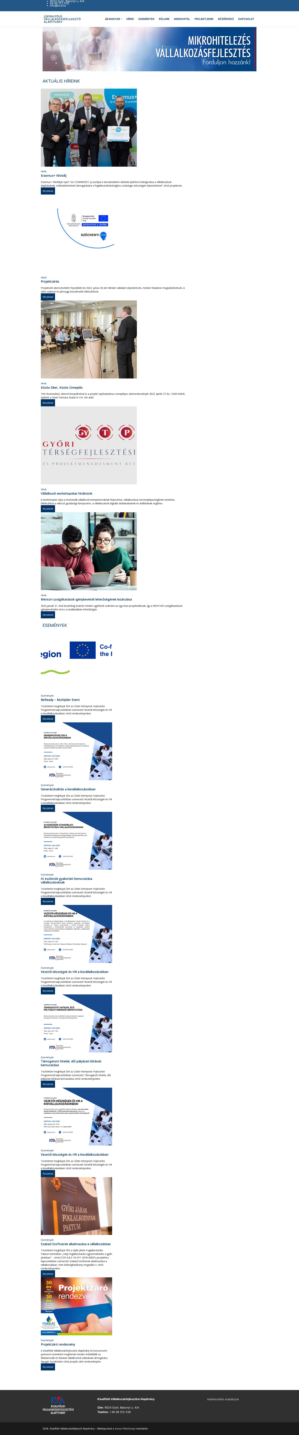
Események (47, 695)
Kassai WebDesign (125, 1428)
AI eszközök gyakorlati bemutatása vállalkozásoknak (66, 881)
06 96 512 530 (59, 3)
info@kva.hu (58, 5)
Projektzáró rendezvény (58, 1344)
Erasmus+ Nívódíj (53, 175)
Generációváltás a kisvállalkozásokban (68, 789)
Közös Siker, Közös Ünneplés (62, 387)
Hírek (44, 171)
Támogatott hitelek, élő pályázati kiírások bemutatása (71, 1063)
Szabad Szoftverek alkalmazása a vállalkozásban (76, 1244)
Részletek (48, 191)
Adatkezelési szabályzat (223, 1399)
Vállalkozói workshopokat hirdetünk (66, 493)
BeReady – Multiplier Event (60, 700)
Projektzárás (50, 281)
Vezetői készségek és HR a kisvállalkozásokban (74, 972)
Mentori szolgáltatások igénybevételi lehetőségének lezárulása (86, 599)
